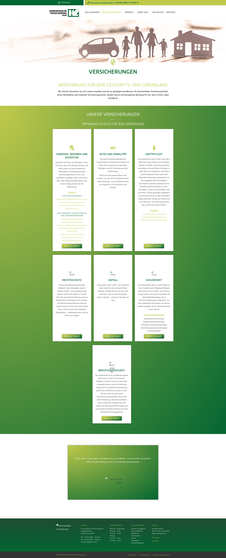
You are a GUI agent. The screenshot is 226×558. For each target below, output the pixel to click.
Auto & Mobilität (137, 531)
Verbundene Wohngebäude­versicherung (71, 199)
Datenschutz (145, 555)
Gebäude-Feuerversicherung (72, 219)
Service (129, 12)
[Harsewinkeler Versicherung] (64, 13)
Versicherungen (111, 12)
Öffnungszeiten (116, 525)
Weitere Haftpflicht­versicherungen (154, 220)
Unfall (133, 538)
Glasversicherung (72, 208)
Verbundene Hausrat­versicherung (72, 202)
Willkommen (92, 12)
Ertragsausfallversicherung (72, 237)
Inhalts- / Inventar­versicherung (72, 234)
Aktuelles (158, 12)
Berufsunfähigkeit (137, 543)
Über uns (143, 12)
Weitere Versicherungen (72, 240)
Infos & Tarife (72, 246)
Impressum (133, 555)
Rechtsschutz (135, 535)
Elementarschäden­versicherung (72, 205)
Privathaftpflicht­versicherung (154, 214)
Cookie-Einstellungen (162, 555)
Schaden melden (157, 528)
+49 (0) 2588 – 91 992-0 (92, 537)
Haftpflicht (135, 533)
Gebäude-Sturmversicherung (72, 222)
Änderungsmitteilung (159, 533)
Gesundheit (135, 540)
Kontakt (171, 12)
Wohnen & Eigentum (138, 528)
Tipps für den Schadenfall (161, 531)
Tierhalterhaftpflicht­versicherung (154, 217)
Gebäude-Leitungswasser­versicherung (72, 225)
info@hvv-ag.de (91, 542)
